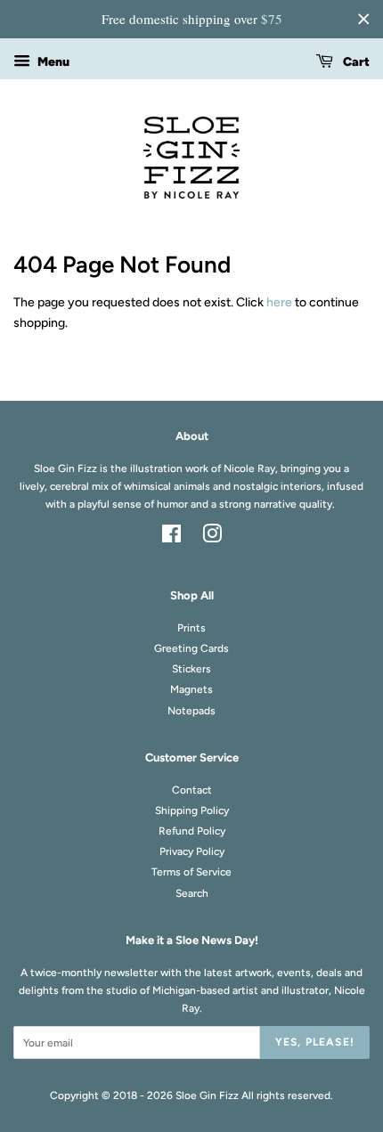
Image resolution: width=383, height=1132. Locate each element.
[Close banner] (363, 18)
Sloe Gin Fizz (207, 1095)
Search (191, 893)
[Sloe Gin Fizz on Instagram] (212, 538)
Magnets (191, 689)
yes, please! (314, 1042)
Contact (192, 790)
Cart (355, 61)
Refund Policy (192, 831)
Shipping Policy (192, 810)
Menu (52, 61)
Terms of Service (191, 872)
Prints (191, 628)
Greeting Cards (191, 648)
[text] (191, 19)
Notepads (191, 710)
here (279, 302)
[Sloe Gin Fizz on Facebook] (171, 538)
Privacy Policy (191, 851)
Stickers (191, 669)
